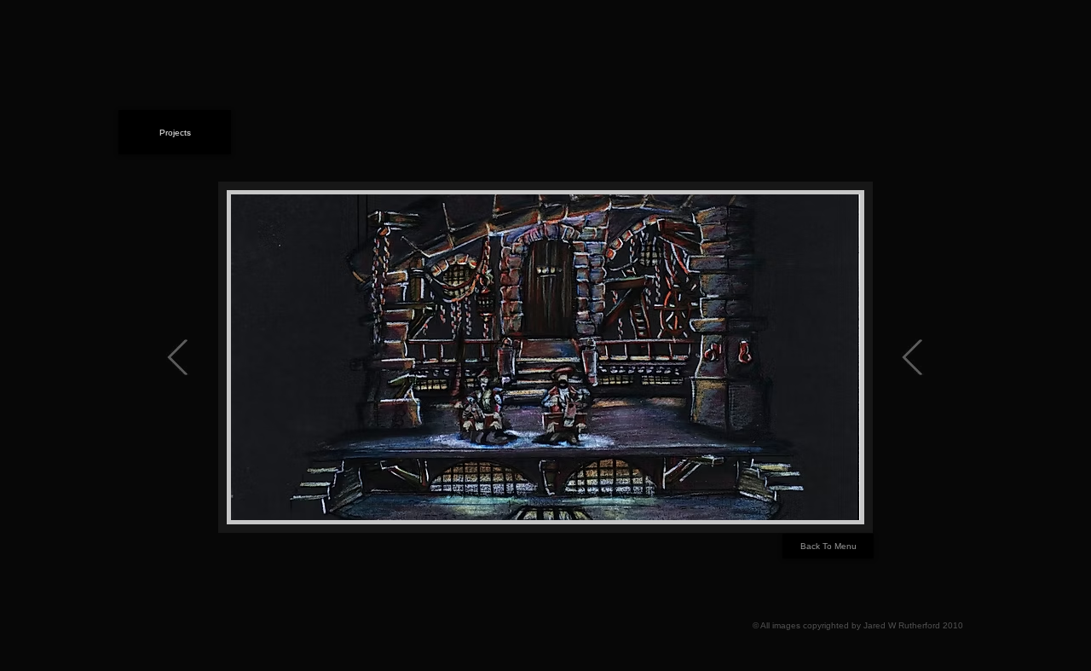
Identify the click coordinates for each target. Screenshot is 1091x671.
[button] (545, 357)
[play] (824, 505)
